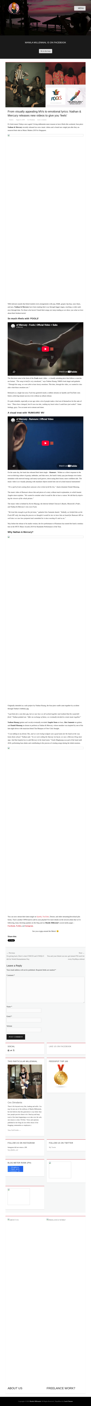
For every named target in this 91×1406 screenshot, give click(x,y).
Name (9, 1007)
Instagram (29, 926)
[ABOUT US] (26, 1301)
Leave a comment (41, 120)
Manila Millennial (35, 1401)
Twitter (18, 926)
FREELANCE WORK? (61, 1388)
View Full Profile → (14, 1130)
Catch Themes (68, 1401)
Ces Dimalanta (31, 120)
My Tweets (52, 1147)
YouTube (46, 917)
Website (9, 1026)
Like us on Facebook (60, 1046)
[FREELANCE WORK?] (65, 1301)
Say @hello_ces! (13, 1150)
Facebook (11, 926)
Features (11, 120)
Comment (11, 975)
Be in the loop (45, 51)
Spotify (39, 917)
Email (9, 1016)
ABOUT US (15, 1388)
